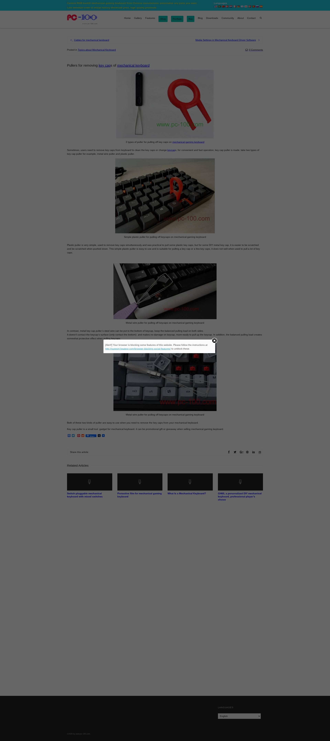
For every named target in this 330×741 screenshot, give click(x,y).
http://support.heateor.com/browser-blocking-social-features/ (138, 348)
